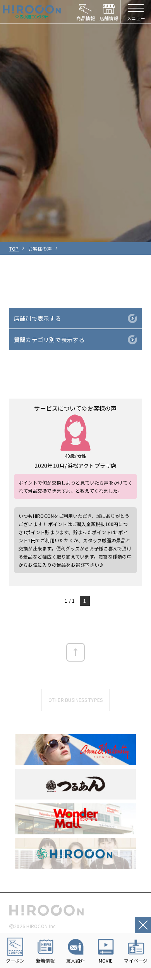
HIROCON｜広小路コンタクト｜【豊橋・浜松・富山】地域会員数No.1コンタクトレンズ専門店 (32, 11)
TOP (14, 248)
